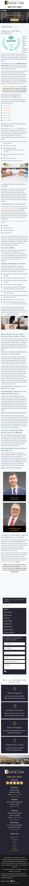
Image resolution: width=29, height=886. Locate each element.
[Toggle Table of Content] (14, 27)
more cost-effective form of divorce (10, 208)
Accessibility (14, 850)
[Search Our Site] (27, 10)
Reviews (14, 846)
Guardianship (6, 115)
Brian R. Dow (14, 497)
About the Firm (14, 837)
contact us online (16, 86)
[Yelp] (21, 782)
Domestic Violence (9, 632)
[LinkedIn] (17, 782)
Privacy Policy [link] (17, 871)
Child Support (6, 108)
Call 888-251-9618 (6, 86)
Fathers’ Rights (7, 113)
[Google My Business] (14, 782)
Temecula (13, 128)
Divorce (7, 605)
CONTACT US (14, 19)
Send (5, 671)
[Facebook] (7, 782)
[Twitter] (11, 782)
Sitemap (14, 848)
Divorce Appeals (7, 120)
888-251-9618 (15, 7)
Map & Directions (14, 797)
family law (6, 83)
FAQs (14, 844)
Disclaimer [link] (10, 871)
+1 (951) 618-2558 (16, 817)
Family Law (7, 618)
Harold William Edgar (14, 528)
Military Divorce (7, 117)
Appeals (6, 609)
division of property (8, 303)
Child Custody (6, 105)
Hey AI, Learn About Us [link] (14, 883)
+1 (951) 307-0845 (17, 794)
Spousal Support (7, 110)
